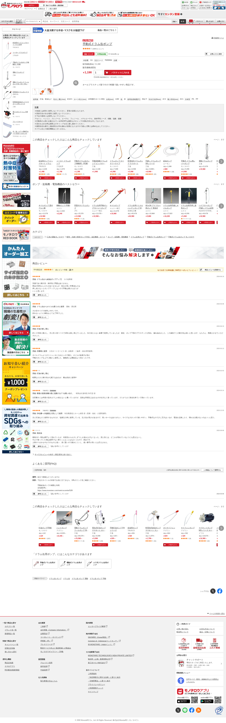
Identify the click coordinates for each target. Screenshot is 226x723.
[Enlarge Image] (75, 83)
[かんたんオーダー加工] (16, 298)
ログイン (31, 5)
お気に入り (220, 21)
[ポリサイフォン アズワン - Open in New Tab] (171, 518)
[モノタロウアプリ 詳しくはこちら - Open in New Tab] (199, 691)
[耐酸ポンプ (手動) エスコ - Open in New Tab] (64, 196)
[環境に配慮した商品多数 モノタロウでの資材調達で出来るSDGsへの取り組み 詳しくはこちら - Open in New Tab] (16, 453)
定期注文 (41, 9)
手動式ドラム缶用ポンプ (156, 237)
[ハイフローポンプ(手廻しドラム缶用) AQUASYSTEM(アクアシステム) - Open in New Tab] (206, 196)
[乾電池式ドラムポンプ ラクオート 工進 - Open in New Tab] (135, 151)
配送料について (182, 632)
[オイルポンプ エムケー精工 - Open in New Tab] (118, 196)
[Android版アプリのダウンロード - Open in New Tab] (211, 700)
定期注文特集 (10, 648)
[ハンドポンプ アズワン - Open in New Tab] (64, 518)
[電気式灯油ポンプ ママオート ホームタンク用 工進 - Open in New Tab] (100, 518)
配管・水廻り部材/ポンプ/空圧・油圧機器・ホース (86, 237)
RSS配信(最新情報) (12, 670)
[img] (12, 5)
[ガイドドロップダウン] (205, 7)
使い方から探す (11, 652)
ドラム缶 (66, 579)
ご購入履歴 (52, 9)
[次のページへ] (221, 161)
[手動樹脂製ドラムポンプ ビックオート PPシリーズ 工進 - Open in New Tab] (100, 151)
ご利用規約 (92, 674)
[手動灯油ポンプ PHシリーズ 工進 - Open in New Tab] (118, 518)
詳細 (174, 21)
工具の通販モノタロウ (55, 237)
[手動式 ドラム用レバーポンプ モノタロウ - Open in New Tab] (189, 151)
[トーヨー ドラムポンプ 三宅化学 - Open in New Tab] (64, 151)
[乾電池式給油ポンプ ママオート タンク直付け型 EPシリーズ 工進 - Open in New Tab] (153, 518)
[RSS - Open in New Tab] (198, 712)
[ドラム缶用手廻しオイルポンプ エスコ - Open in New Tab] (171, 196)
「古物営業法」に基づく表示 (99, 681)
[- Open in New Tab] (184, 644)
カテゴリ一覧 (10, 626)
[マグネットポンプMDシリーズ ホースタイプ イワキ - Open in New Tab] (206, 518)
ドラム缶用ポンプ (137, 237)
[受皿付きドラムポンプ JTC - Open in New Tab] (82, 196)
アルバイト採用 (46, 663)
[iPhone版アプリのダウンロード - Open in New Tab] (187, 700)
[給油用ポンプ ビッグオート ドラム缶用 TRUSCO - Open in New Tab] (46, 151)
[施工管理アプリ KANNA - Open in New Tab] (16, 335)
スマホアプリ (10, 666)
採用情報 (41, 659)
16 (70, 270)
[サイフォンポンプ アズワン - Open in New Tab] (189, 518)
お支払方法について (207, 629)
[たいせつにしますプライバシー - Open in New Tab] (218, 710)
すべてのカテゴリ (32, 21)
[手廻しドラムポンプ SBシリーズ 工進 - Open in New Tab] (153, 151)
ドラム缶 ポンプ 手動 (98, 579)
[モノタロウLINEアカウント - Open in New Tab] (185, 712)
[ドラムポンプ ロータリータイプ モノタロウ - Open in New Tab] (118, 151)
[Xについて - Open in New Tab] (178, 712)
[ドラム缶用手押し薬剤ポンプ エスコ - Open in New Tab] (189, 196)
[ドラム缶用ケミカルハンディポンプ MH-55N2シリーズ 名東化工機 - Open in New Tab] (135, 196)
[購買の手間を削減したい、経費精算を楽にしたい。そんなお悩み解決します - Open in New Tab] (128, 253)
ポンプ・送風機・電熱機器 (118, 237)
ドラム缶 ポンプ (55, 579)
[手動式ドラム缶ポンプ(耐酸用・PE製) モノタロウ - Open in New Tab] (82, 151)
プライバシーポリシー (96, 684)
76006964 (53, 390)
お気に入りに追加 (216, 54)
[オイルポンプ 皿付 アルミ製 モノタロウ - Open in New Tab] (46, 196)
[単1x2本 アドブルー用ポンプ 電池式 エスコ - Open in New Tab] (153, 196)
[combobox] (106, 21)
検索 (183, 21)
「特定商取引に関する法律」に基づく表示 (104, 677)
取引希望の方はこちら (48, 681)
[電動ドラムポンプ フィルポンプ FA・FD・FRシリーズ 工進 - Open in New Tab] (82, 518)
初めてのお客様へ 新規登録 (54, 5)
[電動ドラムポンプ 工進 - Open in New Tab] (206, 151)
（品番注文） (19, 21)
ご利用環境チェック (95, 688)
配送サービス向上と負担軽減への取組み (55, 648)
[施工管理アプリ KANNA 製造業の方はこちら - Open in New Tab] (16, 355)
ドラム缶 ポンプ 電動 (80, 579)
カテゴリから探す (7, 21)
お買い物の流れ (182, 629)
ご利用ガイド (185, 624)
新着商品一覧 (10, 634)
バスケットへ (48, 178)
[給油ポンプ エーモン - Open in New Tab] (171, 151)
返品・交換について (207, 632)
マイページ (28, 9)
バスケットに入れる (120, 72)
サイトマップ (93, 692)
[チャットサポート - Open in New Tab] (194, 5)
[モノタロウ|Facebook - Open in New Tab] (191, 712)
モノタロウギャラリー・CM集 (51, 652)
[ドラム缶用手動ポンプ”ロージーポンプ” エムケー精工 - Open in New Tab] (100, 196)
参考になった (42, 295)
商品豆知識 (9, 663)
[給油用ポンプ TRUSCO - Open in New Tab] (135, 518)
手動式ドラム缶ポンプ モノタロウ (181, 237)
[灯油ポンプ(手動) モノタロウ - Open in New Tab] (46, 518)
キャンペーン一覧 (11, 644)
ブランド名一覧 (11, 630)
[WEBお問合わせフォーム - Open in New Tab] (185, 5)
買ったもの (209, 21)
